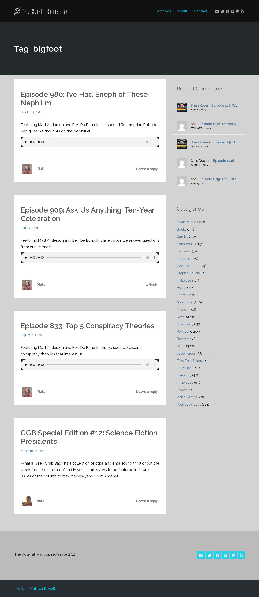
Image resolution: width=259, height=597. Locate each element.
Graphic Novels (188, 273)
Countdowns (186, 244)
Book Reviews (187, 222)
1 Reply (152, 284)
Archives (164, 11)
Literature (184, 295)
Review (182, 339)
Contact (200, 11)
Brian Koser (199, 105)
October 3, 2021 (31, 112)
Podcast (183, 331)
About (182, 11)
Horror (181, 288)
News (181, 317)
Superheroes (186, 353)
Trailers (182, 390)
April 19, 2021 (29, 228)
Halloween (185, 280)
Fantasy (183, 251)
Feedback (184, 259)
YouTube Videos (189, 404)
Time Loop (185, 382)
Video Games (187, 397)
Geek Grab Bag (188, 266)
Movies (182, 310)
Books (181, 229)
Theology (184, 375)
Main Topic (185, 302)
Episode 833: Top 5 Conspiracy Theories (87, 325)
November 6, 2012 (33, 450)
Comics (182, 237)
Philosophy (185, 324)
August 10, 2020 (31, 335)
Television (184, 368)
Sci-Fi (181, 346)
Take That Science (190, 361)
